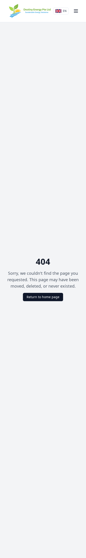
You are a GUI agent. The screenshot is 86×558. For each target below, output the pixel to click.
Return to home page (43, 297)
